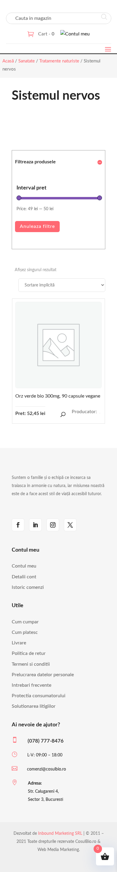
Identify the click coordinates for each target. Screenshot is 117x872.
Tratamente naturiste (59, 61)
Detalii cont (24, 576)
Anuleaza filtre (37, 226)
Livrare (19, 642)
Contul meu (24, 566)
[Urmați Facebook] (18, 525)
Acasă (8, 61)
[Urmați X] (70, 525)
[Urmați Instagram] (52, 525)
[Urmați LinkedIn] (35, 525)
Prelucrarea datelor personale (43, 674)
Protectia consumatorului (38, 695)
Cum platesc (25, 632)
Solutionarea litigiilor (34, 706)
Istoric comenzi (28, 587)
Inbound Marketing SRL (60, 833)
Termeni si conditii (31, 664)
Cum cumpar (25, 621)
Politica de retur (29, 653)
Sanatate (26, 61)
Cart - (46, 34)
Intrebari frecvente (31, 685)
